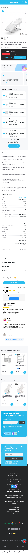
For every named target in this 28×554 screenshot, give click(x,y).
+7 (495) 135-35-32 (14, 481)
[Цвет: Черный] (19, 368)
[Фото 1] (5, 363)
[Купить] (11, 372)
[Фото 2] (6, 363)
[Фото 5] (9, 363)
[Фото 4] (8, 363)
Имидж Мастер (22, 197)
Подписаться (14, 458)
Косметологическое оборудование (17, 5)
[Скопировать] (8, 47)
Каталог (7, 5)
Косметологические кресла (6, 7)
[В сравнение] (25, 11)
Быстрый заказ (8, 57)
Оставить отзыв (14, 282)
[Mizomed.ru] (14, 2)
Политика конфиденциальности (14, 544)
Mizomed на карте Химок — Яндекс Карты (14, 342)
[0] (6, 2)
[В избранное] (25, 14)
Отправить (21, 422)
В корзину (20, 57)
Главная (2, 5)
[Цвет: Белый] (18, 368)
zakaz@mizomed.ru (14, 491)
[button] (12, 95)
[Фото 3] (7, 363)
